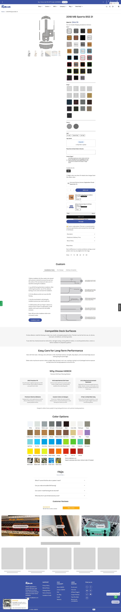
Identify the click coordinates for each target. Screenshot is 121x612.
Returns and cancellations (74, 600)
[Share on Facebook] (71, 254)
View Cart (73, 589)
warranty (84, 400)
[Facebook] (109, 1)
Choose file (81, 142)
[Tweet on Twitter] (74, 254)
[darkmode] (118, 6)
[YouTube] (117, 1)
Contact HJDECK (61, 589)
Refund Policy (46, 588)
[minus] (67, 190)
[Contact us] (116, 597)
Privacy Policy (46, 585)
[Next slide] (103, 2)
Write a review (71, 508)
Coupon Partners (75, 594)
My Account (74, 587)
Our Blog (59, 594)
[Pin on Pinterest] (77, 254)
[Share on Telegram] (83, 254)
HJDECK (36, 609)
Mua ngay (81, 221)
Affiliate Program (75, 592)
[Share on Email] (86, 254)
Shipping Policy (46, 590)
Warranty (59, 599)
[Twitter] (107, 1)
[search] (106, 6)
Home (3, 11)
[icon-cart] (112, 6)
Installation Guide (47, 595)
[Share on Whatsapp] (80, 254)
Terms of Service (47, 593)
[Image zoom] (43, 32)
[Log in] (109, 6)
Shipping (77, 24)
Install (58, 597)
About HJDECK (60, 587)
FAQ (58, 592)
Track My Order (75, 597)
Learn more (85, 219)
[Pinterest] (111, 1)
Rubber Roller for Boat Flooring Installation (84, 195)
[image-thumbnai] (28, 54)
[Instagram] (113, 1)
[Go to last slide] (2, 2)
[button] (85, 190)
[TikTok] (115, 1)
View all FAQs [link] (60, 475)
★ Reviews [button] (119, 307)
